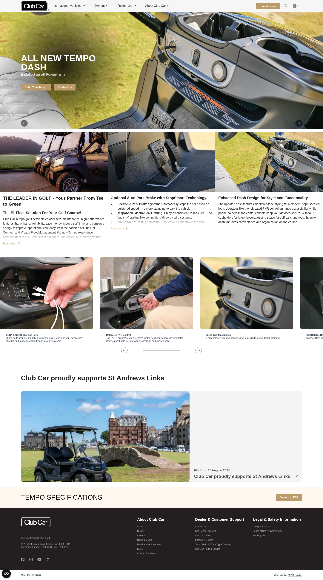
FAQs (140, 549)
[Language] (296, 6)
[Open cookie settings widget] (6, 573)
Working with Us (261, 535)
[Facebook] (23, 559)
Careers (141, 535)
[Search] (285, 6)
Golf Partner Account (205, 531)
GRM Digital (295, 575)
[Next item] (298, 123)
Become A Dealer (204, 540)
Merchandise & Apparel (149, 544)
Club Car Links (202, 535)
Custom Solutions (146, 553)
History (140, 531)
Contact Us (200, 526)
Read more (9, 243)
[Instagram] (31, 559)
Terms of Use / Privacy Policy (267, 531)
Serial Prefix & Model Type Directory (213, 544)
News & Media (144, 540)
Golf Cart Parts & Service (207, 549)
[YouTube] (39, 559)
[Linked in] (47, 559)
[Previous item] (24, 123)
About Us (142, 526)
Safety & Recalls (261, 526)
